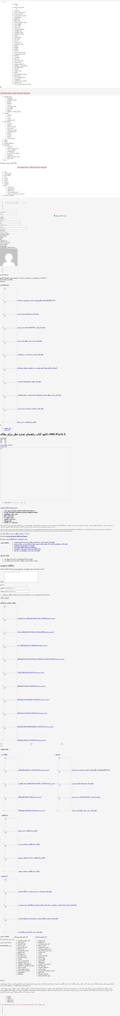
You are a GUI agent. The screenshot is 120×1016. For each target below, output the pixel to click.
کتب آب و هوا (42, 945)
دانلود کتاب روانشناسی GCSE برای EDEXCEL (27, 549)
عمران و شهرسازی (23, 950)
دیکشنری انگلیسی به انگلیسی (26, 965)
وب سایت (3, 591)
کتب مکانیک (20, 949)
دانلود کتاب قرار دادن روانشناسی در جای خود (27, 550)
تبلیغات (9, 998)
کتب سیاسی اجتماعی (44, 949)
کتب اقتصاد (41, 942)
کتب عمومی (4, 876)
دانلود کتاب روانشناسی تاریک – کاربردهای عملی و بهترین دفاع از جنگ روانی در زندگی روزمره (41, 544)
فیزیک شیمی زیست (23, 960)
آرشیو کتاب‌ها (42, 965)
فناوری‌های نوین (22, 957)
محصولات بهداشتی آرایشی (6, 93)
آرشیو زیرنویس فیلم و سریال (46, 970)
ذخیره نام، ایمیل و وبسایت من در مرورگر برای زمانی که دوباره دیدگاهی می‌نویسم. (26, 594)
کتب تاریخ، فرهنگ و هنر (45, 950)
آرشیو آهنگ (41, 962)
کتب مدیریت (21, 945)
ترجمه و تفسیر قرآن (23, 969)
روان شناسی (7, 428)
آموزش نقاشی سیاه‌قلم (17, 93)
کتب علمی (7, 430)
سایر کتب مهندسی (22, 962)
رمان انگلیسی (4, 815)
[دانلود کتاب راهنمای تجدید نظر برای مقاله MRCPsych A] (35, 499)
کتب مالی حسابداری (44, 944)
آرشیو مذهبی (42, 969)
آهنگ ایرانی (41, 960)
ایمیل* (2, 588)
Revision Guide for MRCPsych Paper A (17, 536)
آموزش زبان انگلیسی (44, 964)
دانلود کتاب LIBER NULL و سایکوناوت (25, 547)
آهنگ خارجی (4, 754)
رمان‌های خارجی (43, 955)
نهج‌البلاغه (20, 974)
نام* (1, 585)
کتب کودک (41, 957)
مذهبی (40, 954)
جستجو (9, 996)
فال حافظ (41, 972)
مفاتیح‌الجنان (21, 972)
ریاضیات (19, 959)
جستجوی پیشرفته (43, 974)
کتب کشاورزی (21, 955)
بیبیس (8, 539)
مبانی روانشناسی (9, 514)
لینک (17, 533)
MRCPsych (13, 539)
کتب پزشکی (21, 942)
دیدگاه (2, 582)
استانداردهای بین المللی (24, 964)
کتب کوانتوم (21, 952)
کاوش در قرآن (21, 967)
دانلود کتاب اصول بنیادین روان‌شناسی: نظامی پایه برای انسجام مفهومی (34, 542)
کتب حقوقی (41, 940)
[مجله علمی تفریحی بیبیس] (0, 87)
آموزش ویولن (26, 93)
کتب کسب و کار (22, 947)
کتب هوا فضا (21, 954)
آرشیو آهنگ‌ (10, 1001)
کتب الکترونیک (21, 944)
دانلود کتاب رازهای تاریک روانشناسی (24, 545)
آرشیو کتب (10, 999)
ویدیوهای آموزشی (43, 967)
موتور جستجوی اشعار (44, 975)
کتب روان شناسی (43, 947)
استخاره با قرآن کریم (23, 970)
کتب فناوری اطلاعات (23, 940)
